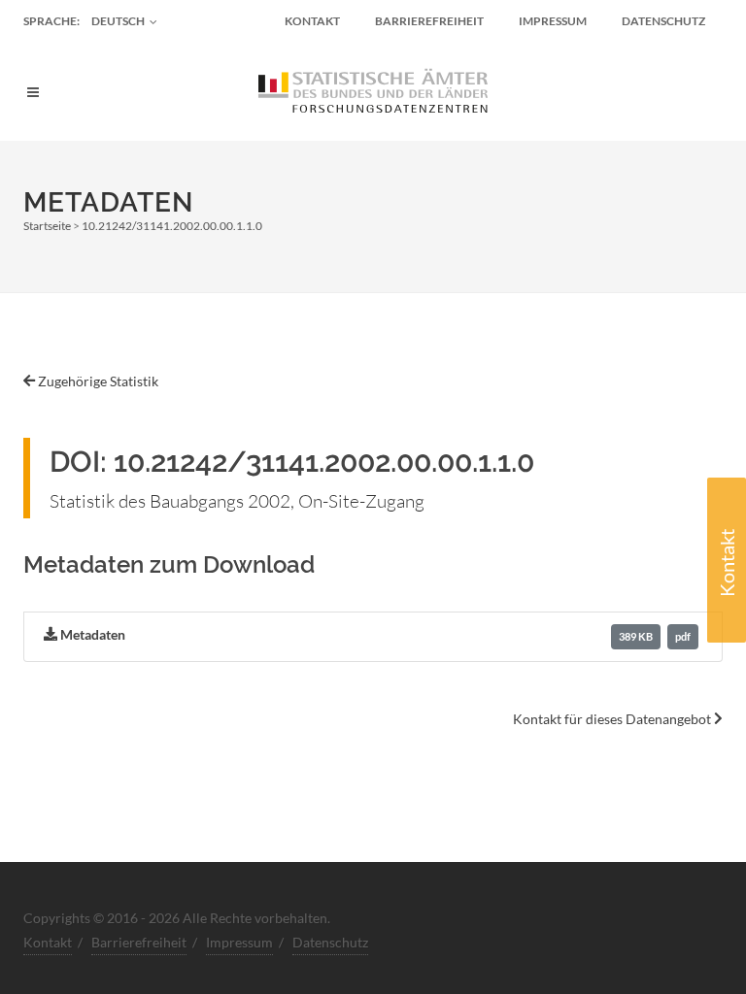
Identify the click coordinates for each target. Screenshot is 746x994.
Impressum (553, 21)
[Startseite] (373, 92)
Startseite (47, 225)
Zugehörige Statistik (96, 381)
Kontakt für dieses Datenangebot (613, 719)
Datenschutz (663, 21)
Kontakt (726, 563)
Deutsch (118, 21)
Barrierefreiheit (429, 21)
